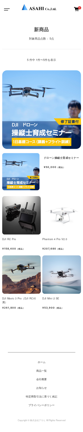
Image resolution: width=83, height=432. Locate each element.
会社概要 (41, 379)
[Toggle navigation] (6, 9)
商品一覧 (41, 371)
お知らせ (41, 388)
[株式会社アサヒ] (41, 9)
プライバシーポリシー (41, 405)
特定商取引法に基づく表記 (41, 396)
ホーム (42, 362)
